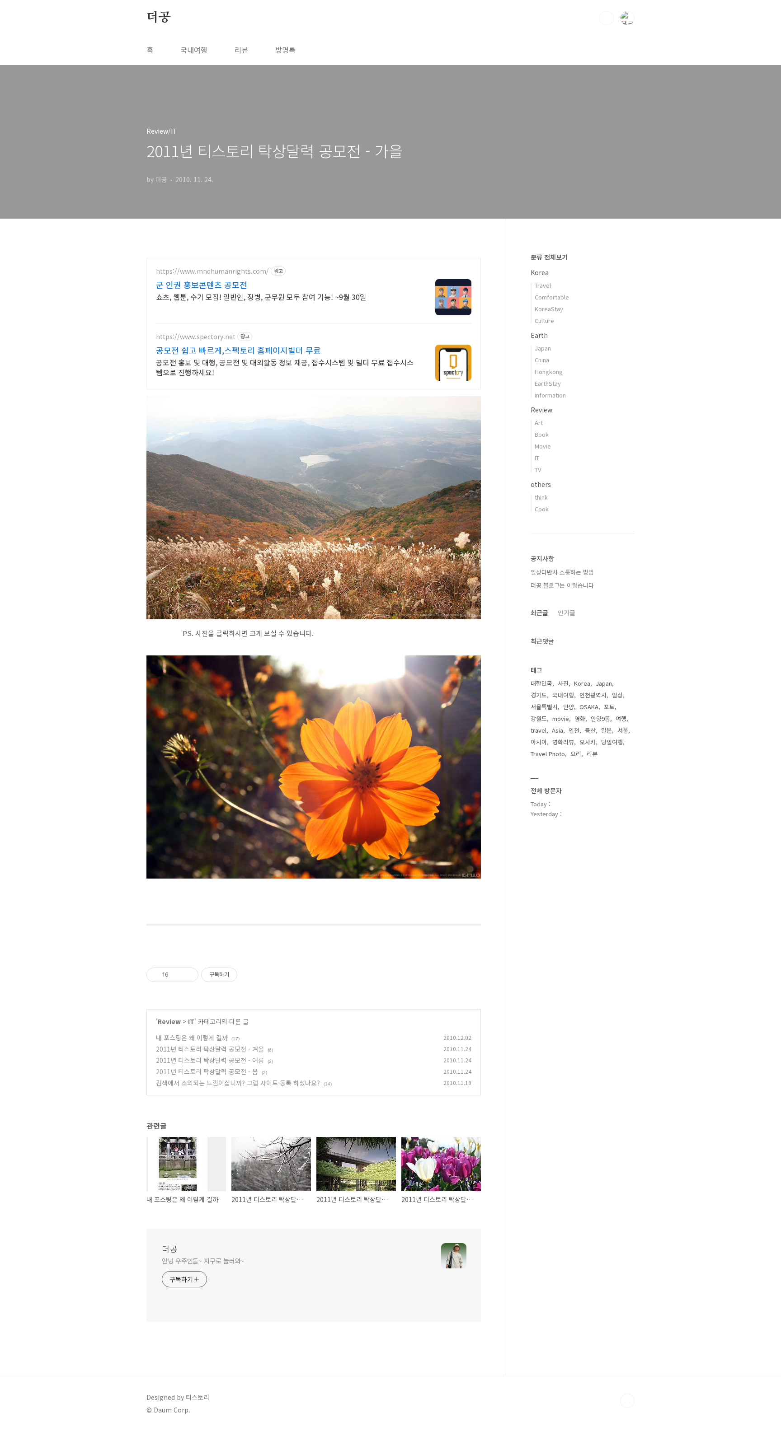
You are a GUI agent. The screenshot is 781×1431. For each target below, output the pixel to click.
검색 (606, 18)
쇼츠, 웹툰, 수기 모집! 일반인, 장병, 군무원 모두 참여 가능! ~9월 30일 (261, 296)
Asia (557, 730)
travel (538, 730)
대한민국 (541, 683)
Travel (543, 285)
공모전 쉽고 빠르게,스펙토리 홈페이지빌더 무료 (238, 350)
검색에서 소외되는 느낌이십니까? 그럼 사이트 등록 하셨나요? (238, 1082)
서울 (622, 730)
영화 (579, 718)
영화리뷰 (563, 742)
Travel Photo (548, 753)
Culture (544, 320)
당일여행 (612, 742)
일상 (617, 695)
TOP (627, 1401)
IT (191, 1021)
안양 (568, 706)
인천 (574, 730)
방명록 (285, 49)
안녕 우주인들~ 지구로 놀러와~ (203, 1260)
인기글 (566, 612)
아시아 (539, 742)
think (541, 497)
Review (169, 1021)
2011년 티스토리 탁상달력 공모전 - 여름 (210, 1060)
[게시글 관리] (188, 975)
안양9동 (600, 718)
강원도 (539, 718)
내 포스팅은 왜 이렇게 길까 (192, 1037)
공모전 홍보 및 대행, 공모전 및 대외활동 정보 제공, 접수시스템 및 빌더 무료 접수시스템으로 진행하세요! (285, 367)
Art (539, 422)
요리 (575, 753)
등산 (590, 730)
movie (560, 718)
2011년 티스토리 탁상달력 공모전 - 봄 (207, 1071)
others (541, 484)
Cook (542, 509)
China (542, 359)
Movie (543, 446)
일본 (606, 730)
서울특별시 (544, 706)
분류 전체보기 (549, 257)
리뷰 (241, 49)
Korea (540, 272)
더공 (158, 17)
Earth (539, 335)
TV (538, 469)
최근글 (539, 612)
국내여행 (193, 49)
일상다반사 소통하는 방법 (562, 572)
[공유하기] (177, 975)
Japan (543, 348)
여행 (621, 718)
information (550, 395)
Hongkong (549, 371)
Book (542, 434)
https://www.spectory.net (195, 337)
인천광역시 (593, 695)
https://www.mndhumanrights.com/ (212, 271)
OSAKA (588, 706)
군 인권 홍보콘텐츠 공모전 (201, 284)
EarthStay (548, 383)
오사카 (587, 742)
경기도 (539, 695)
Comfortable (552, 297)
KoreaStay (549, 308)
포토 (609, 706)
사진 (563, 683)
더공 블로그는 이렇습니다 (562, 585)
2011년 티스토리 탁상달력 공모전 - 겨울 (210, 1048)
